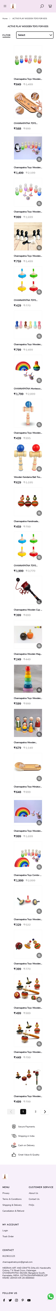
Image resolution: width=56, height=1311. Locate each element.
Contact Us (34, 1199)
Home (4, 18)
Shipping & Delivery (12, 1205)
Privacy (5, 1193)
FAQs (31, 1205)
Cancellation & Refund (13, 1211)
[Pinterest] (24, 1300)
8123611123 (8, 1256)
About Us (33, 1193)
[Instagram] (18, 1300)
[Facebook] (5, 1300)
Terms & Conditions (12, 1199)
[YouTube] (30, 1300)
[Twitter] (12, 1300)
